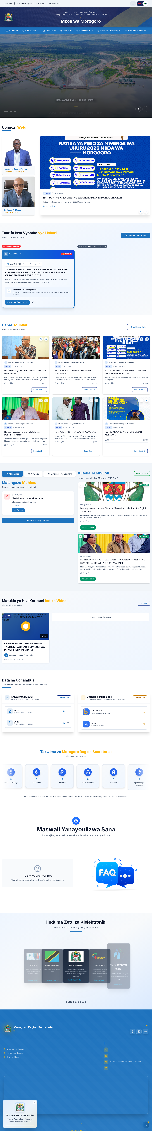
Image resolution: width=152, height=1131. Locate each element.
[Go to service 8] (84, 1002)
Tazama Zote (64, 698)
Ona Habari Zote (138, 327)
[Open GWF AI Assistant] (145, 1124)
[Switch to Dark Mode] (133, 3)
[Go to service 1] (67, 1002)
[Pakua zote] (64, 711)
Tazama (20, 510)
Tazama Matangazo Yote (38, 520)
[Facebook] (132, 1031)
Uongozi (41, 3)
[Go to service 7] (82, 1002)
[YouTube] (145, 1031)
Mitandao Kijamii (25, 3)
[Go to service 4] (75, 1002)
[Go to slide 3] (12, 111)
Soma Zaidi (50, 211)
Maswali (9, 3)
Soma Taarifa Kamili (15, 302)
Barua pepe (56, 3)
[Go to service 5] (77, 1002)
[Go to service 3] (72, 1002)
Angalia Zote (141, 473)
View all (144, 603)
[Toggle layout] (34, 1101)
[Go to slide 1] (5, 111)
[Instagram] (139, 1031)
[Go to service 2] (70, 1002)
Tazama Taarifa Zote (137, 235)
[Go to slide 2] (9, 111)
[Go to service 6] (79, 1002)
